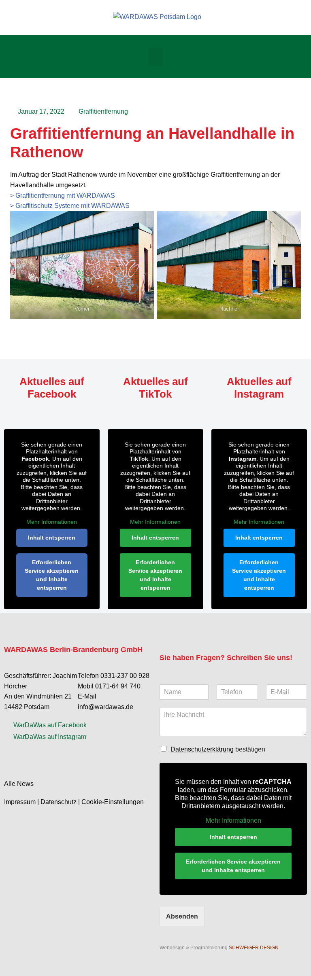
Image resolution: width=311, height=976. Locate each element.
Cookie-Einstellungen (112, 801)
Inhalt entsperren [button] (51, 537)
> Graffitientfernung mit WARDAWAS (62, 195)
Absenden (182, 916)
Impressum (20, 801)
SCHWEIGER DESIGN (254, 948)
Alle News (19, 783)
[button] (155, 57)
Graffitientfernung (103, 111)
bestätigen (217, 749)
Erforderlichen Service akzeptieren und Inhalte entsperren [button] (52, 575)
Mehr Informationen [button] (51, 522)
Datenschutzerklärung (202, 749)
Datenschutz (58, 801)
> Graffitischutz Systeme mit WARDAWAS (70, 205)
